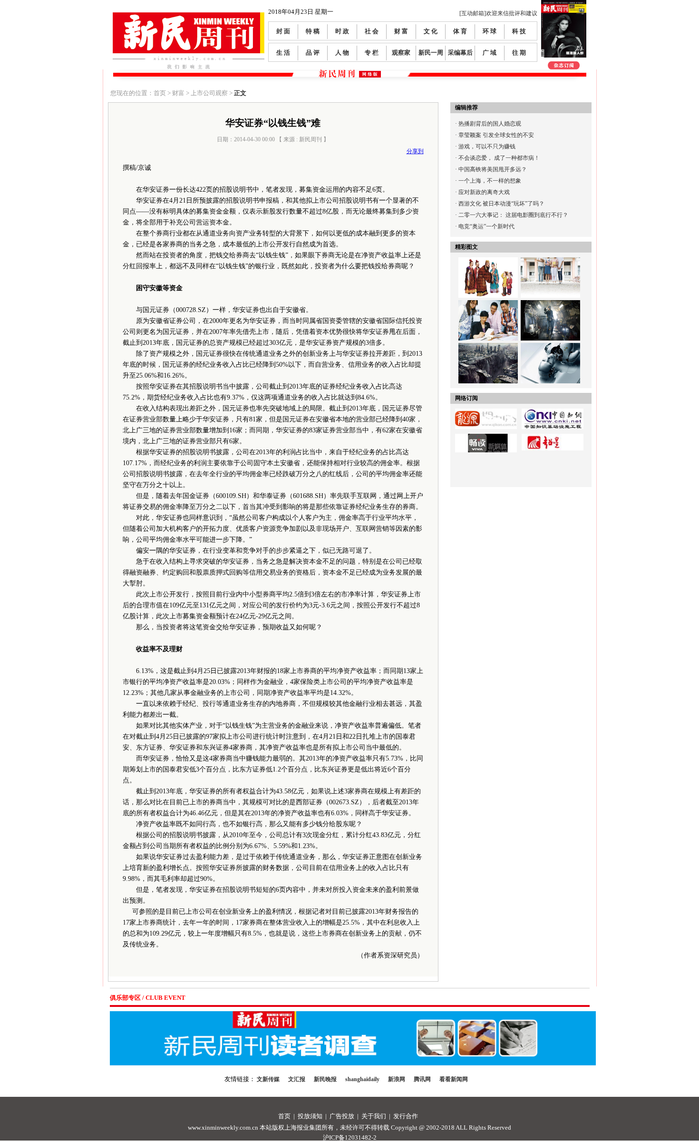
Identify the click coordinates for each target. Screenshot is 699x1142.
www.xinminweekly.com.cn (223, 1127)
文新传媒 (268, 1079)
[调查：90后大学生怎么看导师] (550, 263)
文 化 (430, 31)
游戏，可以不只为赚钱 (486, 146)
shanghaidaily (362, 1079)
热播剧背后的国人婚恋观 (489, 123)
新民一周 (430, 52)
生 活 (283, 52)
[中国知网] (552, 412)
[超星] (552, 437)
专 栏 (372, 52)
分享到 (415, 151)
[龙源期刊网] (486, 412)
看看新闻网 (453, 1079)
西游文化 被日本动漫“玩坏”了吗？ (501, 203)
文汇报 (296, 1079)
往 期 (519, 52)
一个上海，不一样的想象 (489, 180)
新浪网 (396, 1079)
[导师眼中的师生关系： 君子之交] (488, 306)
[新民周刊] (188, 16)
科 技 (519, 31)
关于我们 (373, 1116)
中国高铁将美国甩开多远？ (492, 169)
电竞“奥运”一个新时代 (486, 226)
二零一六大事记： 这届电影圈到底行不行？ (513, 215)
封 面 (283, 31)
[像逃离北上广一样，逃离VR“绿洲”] (550, 306)
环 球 (489, 31)
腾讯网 (422, 1079)
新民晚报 (325, 1079)
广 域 (489, 52)
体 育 (460, 31)
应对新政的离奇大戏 (484, 192)
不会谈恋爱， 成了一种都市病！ (499, 158)
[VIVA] (486, 437)
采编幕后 (460, 52)
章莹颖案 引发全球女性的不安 (496, 135)
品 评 (313, 52)
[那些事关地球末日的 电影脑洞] (488, 348)
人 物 (342, 52)
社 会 (372, 31)
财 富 (401, 31)
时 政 (342, 31)
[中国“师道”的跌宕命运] (488, 263)
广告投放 (342, 1116)
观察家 (401, 52)
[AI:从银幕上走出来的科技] (550, 348)
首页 (284, 1116)
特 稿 (313, 31)
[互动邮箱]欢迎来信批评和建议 (498, 13)
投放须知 (310, 1116)
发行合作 (405, 1116)
